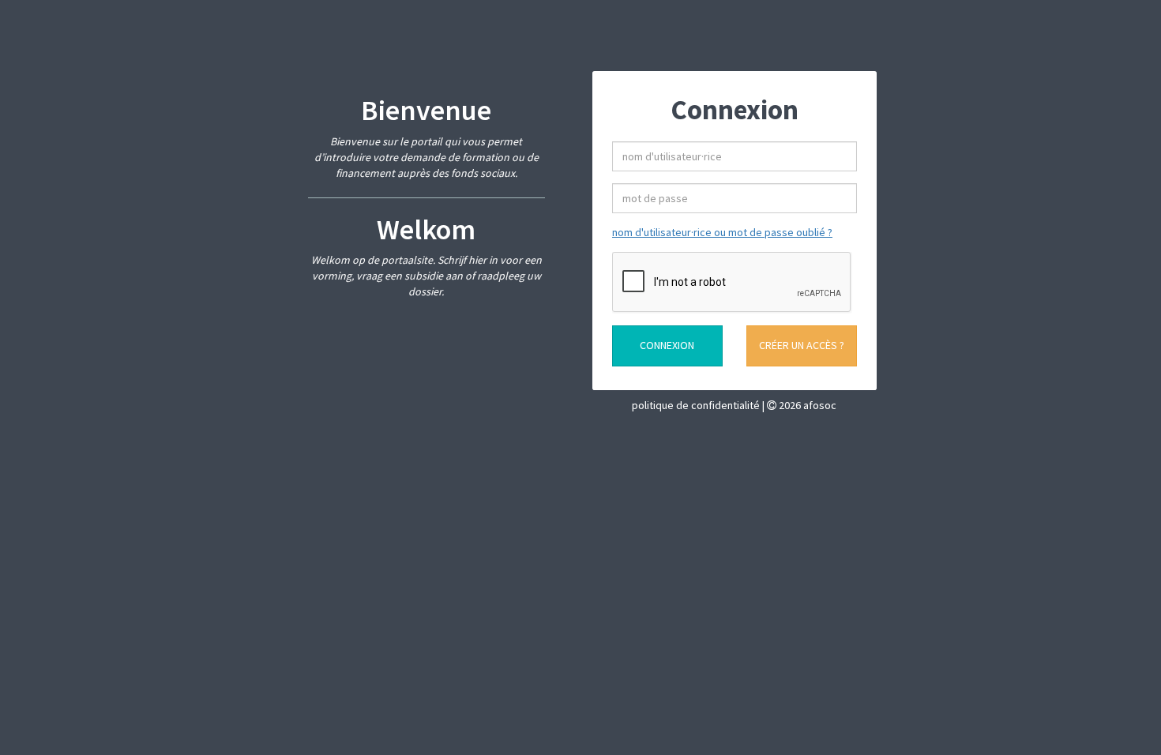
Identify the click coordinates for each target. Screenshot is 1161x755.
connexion (667, 345)
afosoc (819, 405)
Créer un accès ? (801, 345)
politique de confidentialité (697, 405)
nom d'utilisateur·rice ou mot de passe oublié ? (722, 232)
